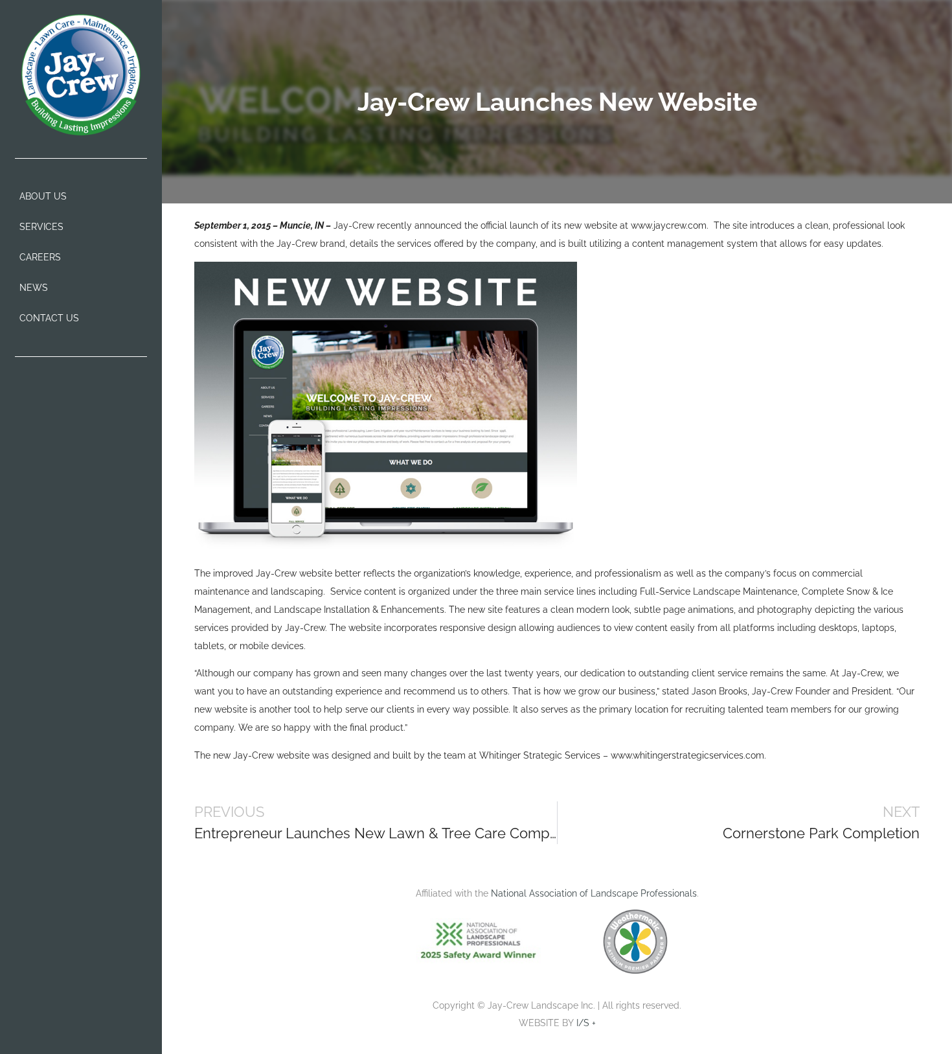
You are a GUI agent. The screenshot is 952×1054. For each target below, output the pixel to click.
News (33, 287)
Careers (40, 257)
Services (41, 227)
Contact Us (49, 318)
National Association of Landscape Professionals (594, 893)
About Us (43, 196)
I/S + (586, 1023)
